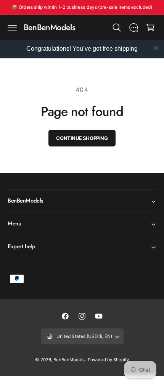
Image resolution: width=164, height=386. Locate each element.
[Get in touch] (133, 27)
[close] (155, 48)
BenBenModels (69, 359)
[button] (12, 27)
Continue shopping (82, 138)
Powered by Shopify (108, 359)
